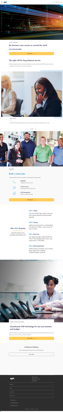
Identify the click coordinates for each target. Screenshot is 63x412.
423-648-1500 (34, 380)
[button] (31, 388)
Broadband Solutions (14, 402)
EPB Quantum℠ (13, 400)
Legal (37, 409)
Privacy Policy (32, 409)
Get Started (30, 199)
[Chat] (53, 2)
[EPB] (5, 2)
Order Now (30, 53)
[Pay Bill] (56, 2)
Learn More (30, 338)
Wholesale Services (14, 405)
